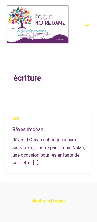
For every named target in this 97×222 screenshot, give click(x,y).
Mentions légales (48, 201)
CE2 (15, 118)
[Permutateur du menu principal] (87, 24)
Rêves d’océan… (30, 129)
